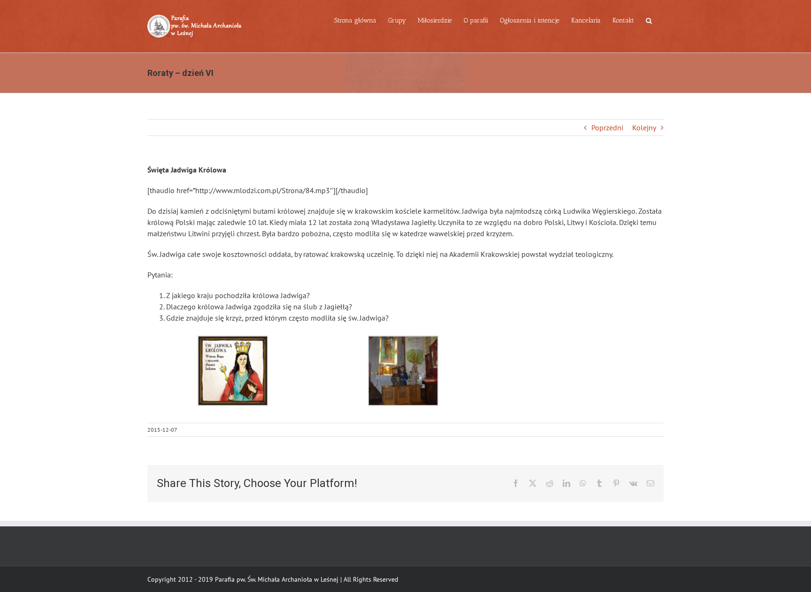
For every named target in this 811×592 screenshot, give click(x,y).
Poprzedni (607, 127)
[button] (649, 19)
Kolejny (644, 127)
